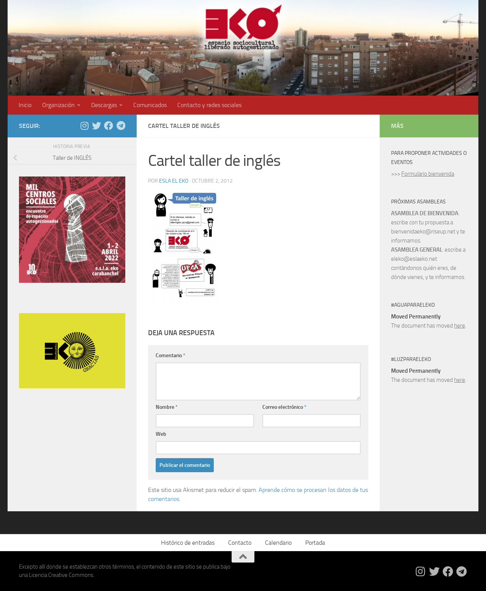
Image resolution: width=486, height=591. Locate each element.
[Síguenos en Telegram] (120, 125)
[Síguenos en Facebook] (108, 125)
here (459, 325)
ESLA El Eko (173, 181)
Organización (58, 105)
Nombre (167, 407)
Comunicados (150, 105)
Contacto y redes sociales (209, 105)
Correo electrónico (284, 407)
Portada (315, 542)
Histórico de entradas (188, 542)
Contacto (239, 542)
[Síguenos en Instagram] (84, 125)
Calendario (278, 542)
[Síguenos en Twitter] (96, 125)
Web (161, 434)
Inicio (25, 105)
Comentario (170, 355)
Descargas (104, 105)
